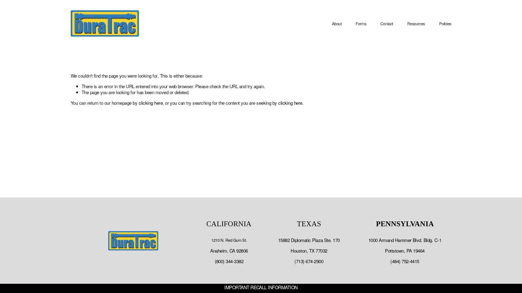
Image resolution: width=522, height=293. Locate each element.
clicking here (151, 102)
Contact (386, 23)
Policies (445, 23)
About (337, 23)
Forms (361, 23)
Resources (416, 23)
